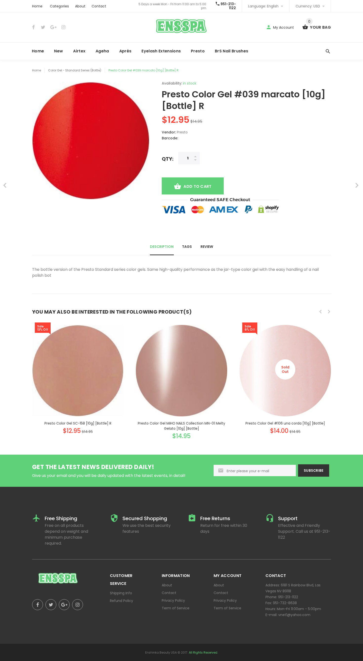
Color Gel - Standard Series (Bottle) (74, 70)
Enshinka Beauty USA (161, 652)
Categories (59, 6)
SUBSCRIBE (313, 470)
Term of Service (175, 608)
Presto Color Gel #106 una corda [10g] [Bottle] (285, 423)
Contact (99, 6)
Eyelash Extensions (161, 51)
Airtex (79, 51)
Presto (198, 51)
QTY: (167, 158)
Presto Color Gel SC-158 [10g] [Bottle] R (77, 423)
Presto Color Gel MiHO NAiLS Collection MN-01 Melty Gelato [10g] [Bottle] (181, 426)
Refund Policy (121, 600)
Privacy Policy (173, 600)
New (58, 51)
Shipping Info (121, 593)
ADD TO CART (197, 186)
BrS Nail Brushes (231, 51)
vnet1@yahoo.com (294, 614)
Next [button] (329, 311)
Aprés (125, 51)
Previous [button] (320, 311)
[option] (78, 375)
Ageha (102, 51)
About (80, 6)
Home (37, 6)
